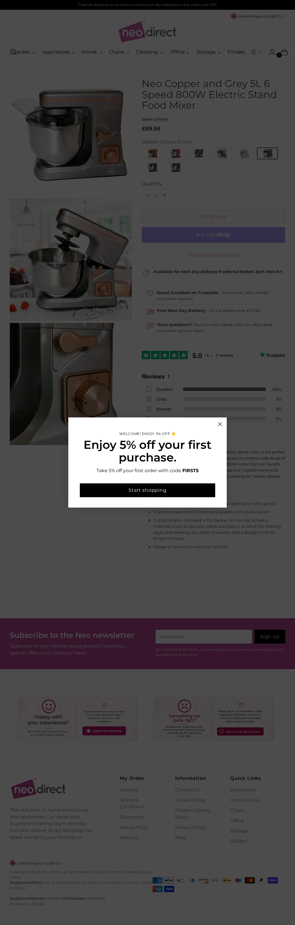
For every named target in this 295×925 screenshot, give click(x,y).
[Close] (219, 424)
